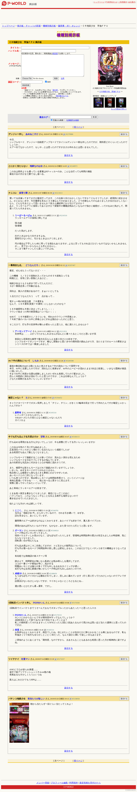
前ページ (78, 127)
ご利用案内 (122, 2)
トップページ (99, 2)
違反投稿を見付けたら (90, 783)
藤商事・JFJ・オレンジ (69, 26)
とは (111, 2)
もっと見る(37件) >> (119, 109)
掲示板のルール (62, 96)
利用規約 (73, 783)
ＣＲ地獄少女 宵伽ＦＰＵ (109, 92)
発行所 (55, 90)
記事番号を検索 (73, 120)
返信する (68, 155)
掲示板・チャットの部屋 (29, 26)
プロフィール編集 (59, 783)
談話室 (55, 53)
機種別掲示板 (49, 26)
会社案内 (131, 2)
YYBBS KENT (130, 790)
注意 (62, 78)
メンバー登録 (42, 783)
